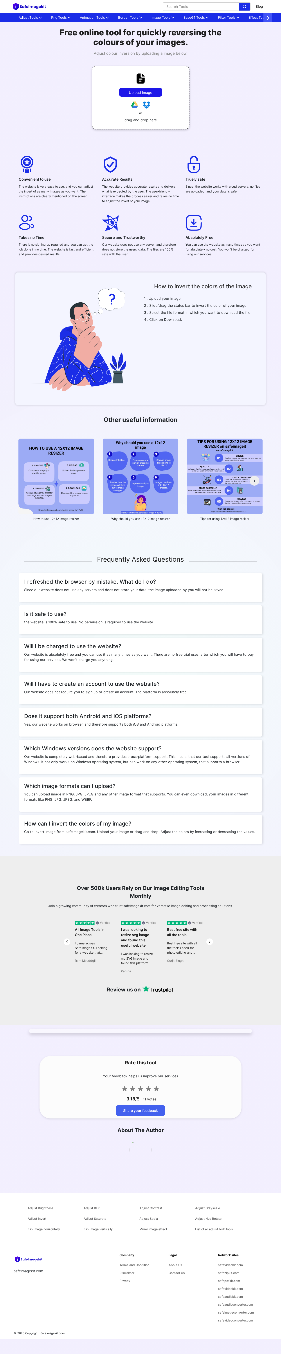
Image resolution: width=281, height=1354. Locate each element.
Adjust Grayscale (207, 1208)
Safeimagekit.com (52, 1333)
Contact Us (177, 1273)
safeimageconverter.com (236, 1312)
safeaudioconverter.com (235, 1304)
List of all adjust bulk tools (214, 1229)
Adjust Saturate (95, 1218)
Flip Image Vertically (98, 1229)
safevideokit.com (230, 1265)
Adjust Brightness (41, 1208)
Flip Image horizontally (44, 1229)
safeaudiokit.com (230, 1296)
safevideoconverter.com (235, 1320)
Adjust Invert (37, 1218)
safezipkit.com (228, 1273)
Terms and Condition (134, 1265)
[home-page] (31, 6)
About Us (175, 1265)
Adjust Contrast (150, 1208)
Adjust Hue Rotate (208, 1218)
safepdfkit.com (229, 1281)
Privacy (124, 1281)
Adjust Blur (91, 1208)
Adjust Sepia (148, 1218)
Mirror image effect (153, 1229)
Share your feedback (140, 1110)
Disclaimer (126, 1273)
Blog (259, 6)
